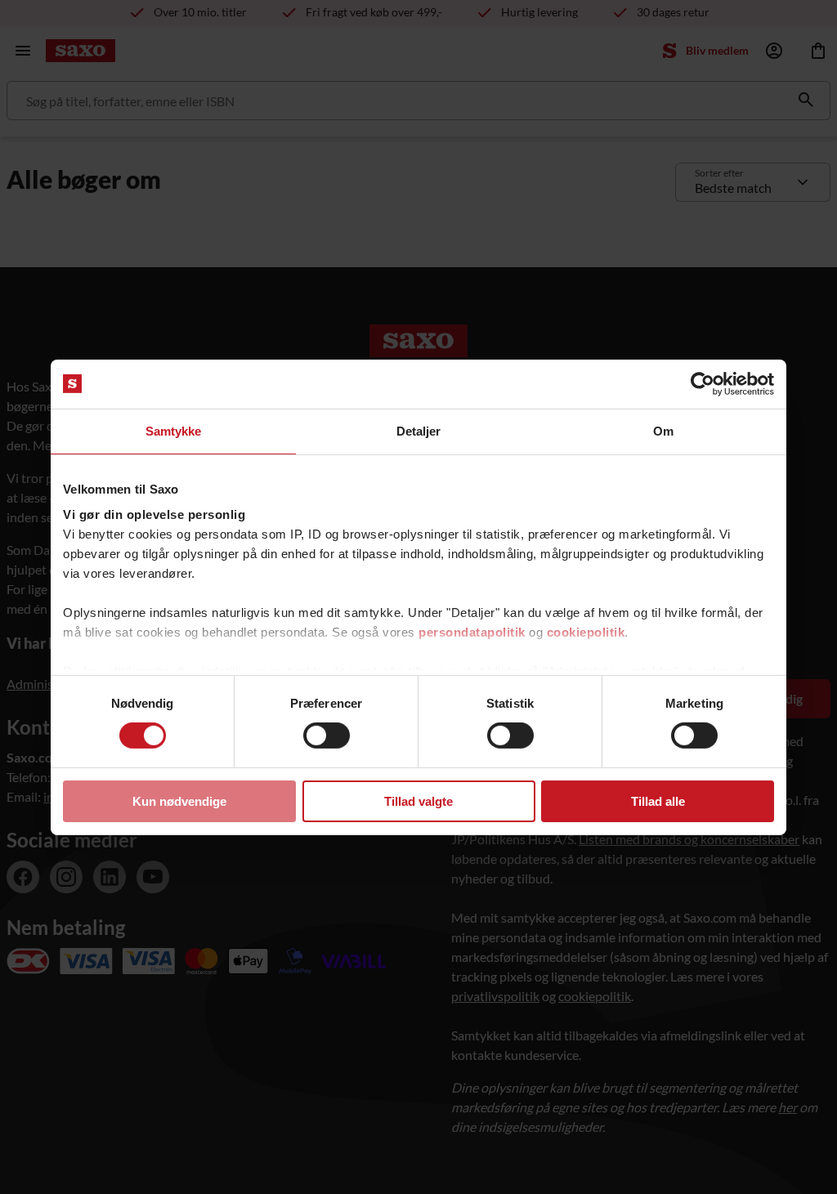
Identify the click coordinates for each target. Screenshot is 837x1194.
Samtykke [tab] (173, 430)
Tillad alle (658, 801)
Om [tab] (663, 430)
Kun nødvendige (179, 801)
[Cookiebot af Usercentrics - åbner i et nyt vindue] (702, 383)
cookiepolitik (586, 632)
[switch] (326, 735)
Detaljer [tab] (418, 430)
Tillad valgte (418, 801)
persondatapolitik (472, 632)
